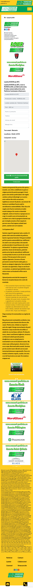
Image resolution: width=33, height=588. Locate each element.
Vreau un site (22, 566)
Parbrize (9, 558)
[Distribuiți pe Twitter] (7, 29)
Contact (20, 558)
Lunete (8, 562)
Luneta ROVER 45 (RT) (12, 82)
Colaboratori (22, 562)
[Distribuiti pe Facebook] (5, 29)
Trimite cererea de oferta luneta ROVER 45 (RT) (16, 176)
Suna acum (17, 181)
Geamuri (9, 566)
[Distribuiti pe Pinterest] (9, 29)
